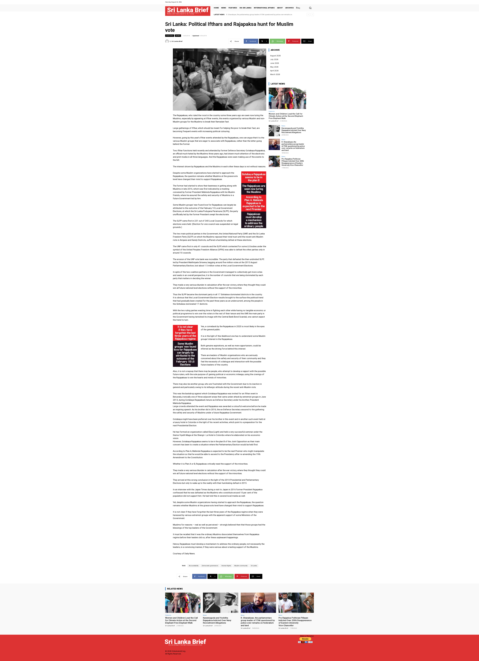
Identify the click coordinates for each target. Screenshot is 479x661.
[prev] (308, 14)
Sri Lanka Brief (177, 41)
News (178, 35)
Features (169, 35)
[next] (312, 14)
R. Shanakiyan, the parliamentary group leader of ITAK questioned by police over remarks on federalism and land (293, 146)
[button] (310, 7)
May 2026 (274, 67)
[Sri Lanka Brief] (167, 41)
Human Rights (226, 566)
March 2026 (275, 74)
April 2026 (274, 71)
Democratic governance (210, 566)
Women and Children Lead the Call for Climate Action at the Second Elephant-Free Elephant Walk (286, 116)
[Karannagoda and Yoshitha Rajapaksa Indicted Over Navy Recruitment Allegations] (274, 130)
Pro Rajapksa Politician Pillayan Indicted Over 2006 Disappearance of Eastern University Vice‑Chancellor (293, 162)
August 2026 (275, 56)
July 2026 (274, 59)
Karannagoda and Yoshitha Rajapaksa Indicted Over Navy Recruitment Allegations (294, 130)
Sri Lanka (254, 566)
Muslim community (240, 566)
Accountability (193, 566)
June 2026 (274, 63)
